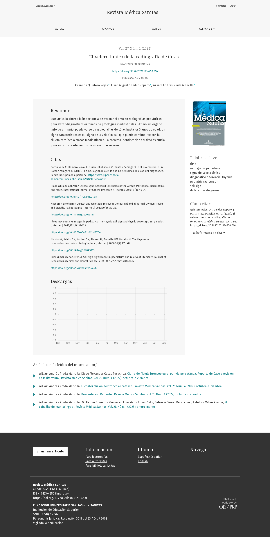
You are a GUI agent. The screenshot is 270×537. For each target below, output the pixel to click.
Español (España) (46, 5)
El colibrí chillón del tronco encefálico (107, 386)
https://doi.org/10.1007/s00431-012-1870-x (76, 232)
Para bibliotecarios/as (100, 465)
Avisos (156, 28)
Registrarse (220, 6)
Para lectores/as (96, 456)
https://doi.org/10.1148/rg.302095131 (72, 214)
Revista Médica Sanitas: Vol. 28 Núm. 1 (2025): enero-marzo (115, 406)
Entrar (232, 6)
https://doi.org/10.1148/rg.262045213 (73, 250)
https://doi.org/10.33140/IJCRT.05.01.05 (74, 196)
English (143, 461)
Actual (59, 28)
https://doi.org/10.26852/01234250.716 (135, 71)
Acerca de (206, 28)
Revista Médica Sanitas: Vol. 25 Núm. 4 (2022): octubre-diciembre (104, 378)
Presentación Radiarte (97, 394)
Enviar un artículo (50, 451)
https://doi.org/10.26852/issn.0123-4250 (60, 498)
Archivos (108, 28)
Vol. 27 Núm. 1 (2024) (135, 48)
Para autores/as (96, 461)
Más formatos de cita (208, 233)
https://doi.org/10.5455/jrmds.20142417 (74, 268)
